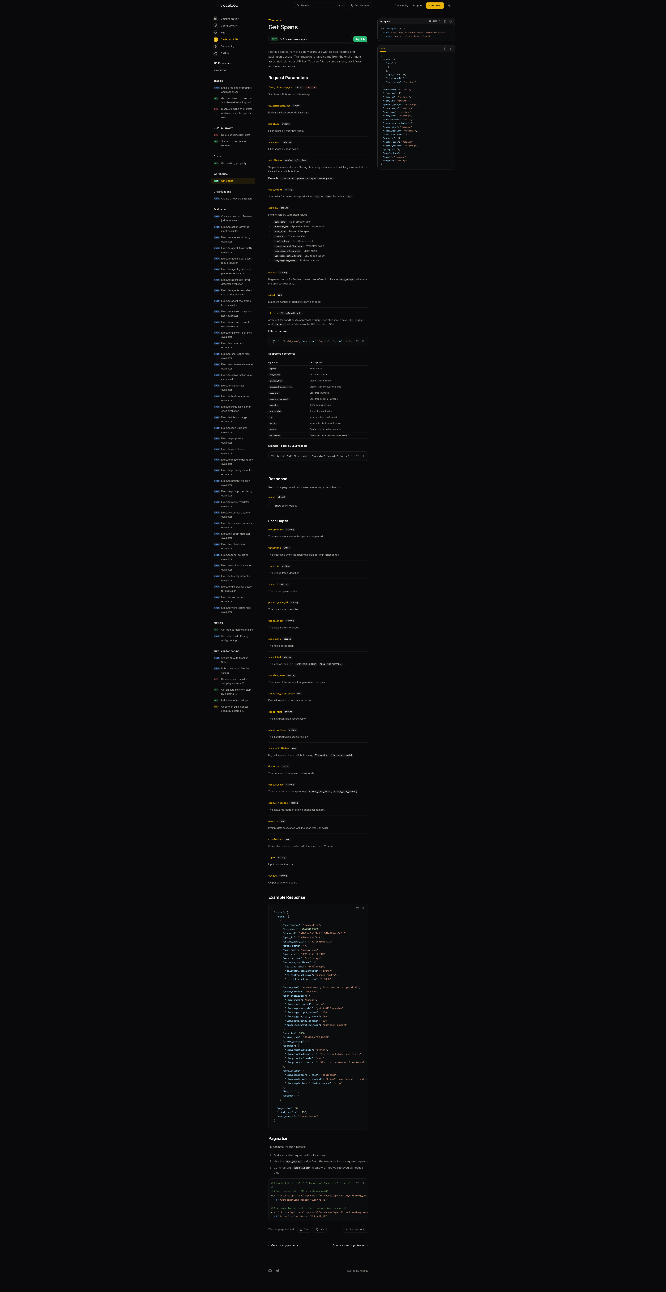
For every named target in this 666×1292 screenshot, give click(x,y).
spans (271, 497)
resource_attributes (281, 693)
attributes (275, 160)
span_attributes (278, 748)
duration (273, 766)
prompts (273, 821)
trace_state (276, 620)
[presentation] (318, 341)
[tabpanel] (416, 110)
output (272, 875)
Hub (223, 32)
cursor (272, 272)
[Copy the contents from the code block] (445, 21)
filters (273, 313)
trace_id (273, 566)
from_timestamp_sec (280, 87)
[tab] (383, 48)
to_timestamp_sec (279, 105)
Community (227, 46)
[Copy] (349, 39)
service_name (276, 675)
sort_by (273, 207)
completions (276, 839)
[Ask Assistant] (450, 21)
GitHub (225, 53)
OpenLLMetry (229, 25)
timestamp (274, 547)
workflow (273, 123)
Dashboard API (229, 39)
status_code (276, 784)
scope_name (275, 711)
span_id (273, 584)
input (271, 857)
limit (271, 295)
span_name (274, 142)
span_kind (274, 657)
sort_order (275, 189)
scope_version (277, 730)
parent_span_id (278, 602)
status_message (278, 802)
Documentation (230, 18)
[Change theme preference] (449, 5)
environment (276, 529)
